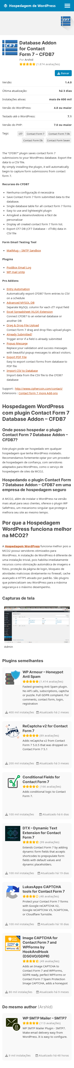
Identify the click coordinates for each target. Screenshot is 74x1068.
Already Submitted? (19, 334)
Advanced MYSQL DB (21, 302)
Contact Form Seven (58, 140)
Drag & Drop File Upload (23, 325)
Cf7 (20, 133)
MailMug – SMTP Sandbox (24, 250)
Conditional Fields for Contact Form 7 (41, 779)
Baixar (64, 73)
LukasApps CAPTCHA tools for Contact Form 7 (44, 889)
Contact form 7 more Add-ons (38, 393)
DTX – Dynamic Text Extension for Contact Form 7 (42, 833)
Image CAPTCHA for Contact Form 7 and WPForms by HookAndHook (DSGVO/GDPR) (40, 947)
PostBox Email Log (19, 267)
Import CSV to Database (22, 370)
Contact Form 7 (35, 133)
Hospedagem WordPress (22, 546)
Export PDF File (17, 357)
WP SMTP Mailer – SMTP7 (45, 1018)
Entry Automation (18, 289)
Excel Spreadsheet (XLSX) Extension (30, 311)
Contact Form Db (33, 140)
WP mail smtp (16, 272)
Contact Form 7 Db (59, 133)
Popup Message (17, 343)
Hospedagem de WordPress (32, 5)
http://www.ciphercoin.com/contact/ (39, 388)
